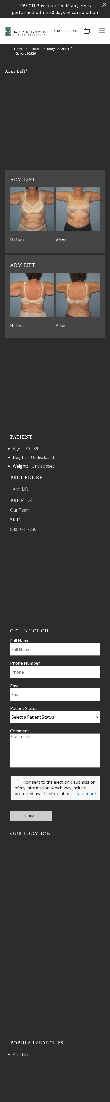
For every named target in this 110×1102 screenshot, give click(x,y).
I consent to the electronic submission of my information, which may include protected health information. (55, 788)
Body (51, 48)
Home (18, 48)
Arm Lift (67, 48)
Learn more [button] (84, 794)
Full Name (19, 640)
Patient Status (23, 708)
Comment (19, 731)
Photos (35, 48)
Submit (31, 816)
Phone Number (25, 663)
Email (15, 686)
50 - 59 (31, 448)
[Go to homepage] (23, 31)
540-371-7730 (66, 30)
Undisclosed (42, 457)
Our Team (20, 510)
